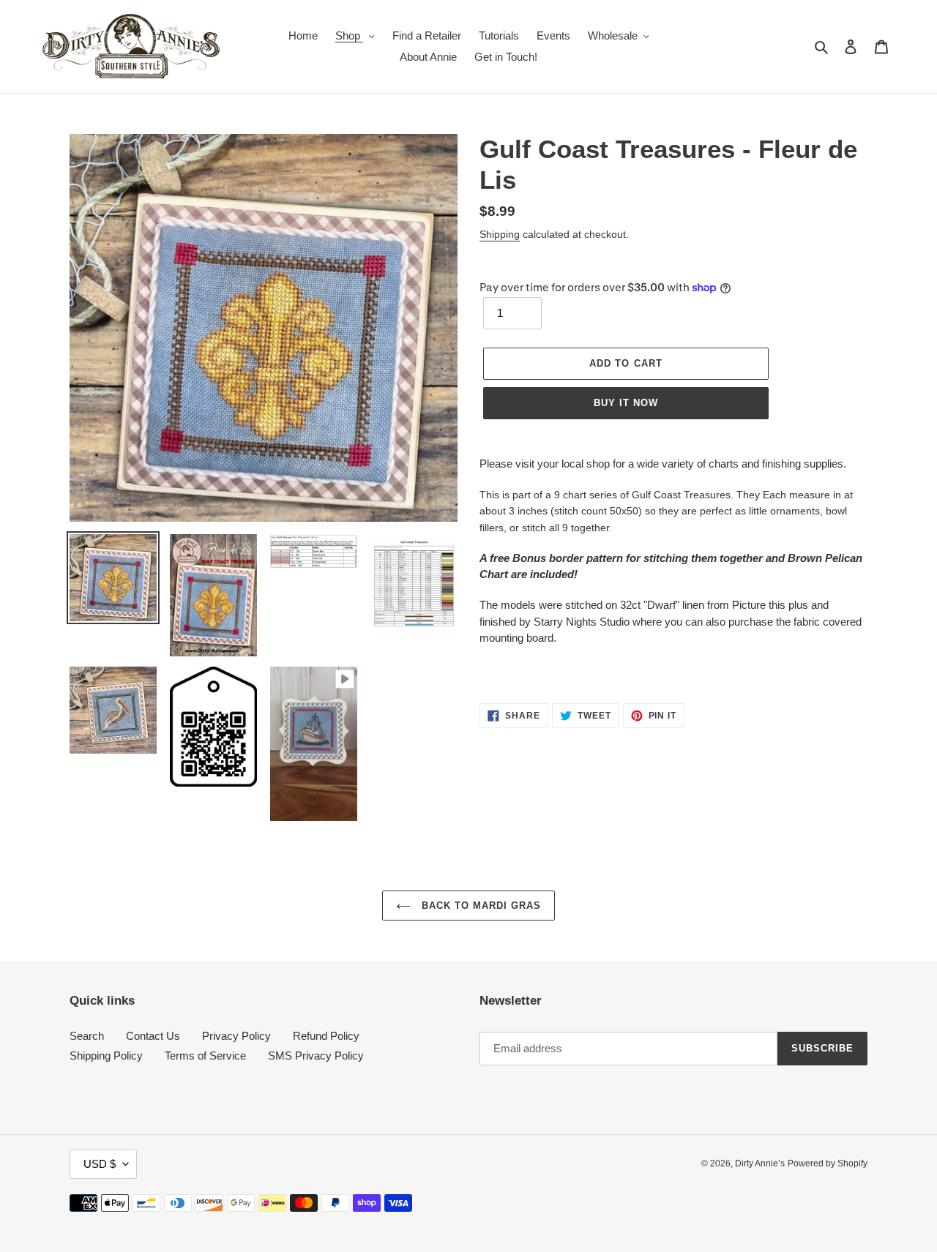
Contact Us (153, 1036)
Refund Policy (326, 1036)
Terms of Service (205, 1055)
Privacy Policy (236, 1036)
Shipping (499, 234)
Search (87, 1036)
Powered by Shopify (827, 1163)
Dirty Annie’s (760, 1163)
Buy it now (626, 402)
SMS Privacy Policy (316, 1055)
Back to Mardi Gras (480, 905)
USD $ (99, 1164)
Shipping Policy (106, 1055)
